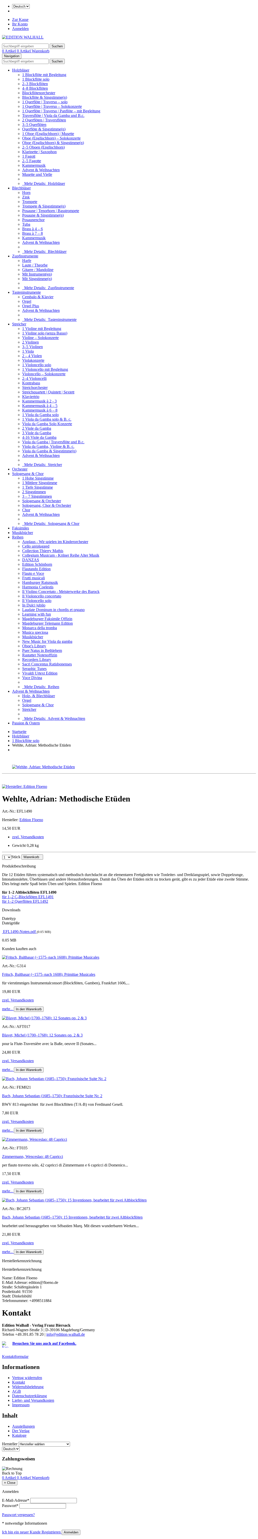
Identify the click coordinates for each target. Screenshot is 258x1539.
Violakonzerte (33, 360)
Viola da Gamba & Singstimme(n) (49, 451)
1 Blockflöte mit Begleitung (44, 75)
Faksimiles (20, 528)
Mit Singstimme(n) (37, 279)
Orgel (26, 301)
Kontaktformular (15, 1356)
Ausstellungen (23, 1426)
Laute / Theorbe (35, 265)
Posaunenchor (33, 220)
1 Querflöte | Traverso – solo (45, 102)
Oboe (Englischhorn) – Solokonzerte (51, 138)
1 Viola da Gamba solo (40, 415)
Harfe (26, 260)
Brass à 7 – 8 (32, 233)
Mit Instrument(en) (37, 274)
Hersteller (9, 1444)
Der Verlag (20, 1431)
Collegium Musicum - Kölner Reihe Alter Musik (60, 555)
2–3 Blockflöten (35, 84)
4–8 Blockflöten (35, 88)
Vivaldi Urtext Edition (39, 673)
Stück (15, 857)
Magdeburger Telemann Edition (47, 623)
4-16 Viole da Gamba (39, 437)
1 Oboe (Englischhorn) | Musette (48, 133)
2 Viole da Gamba (36, 428)
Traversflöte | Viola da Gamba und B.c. (53, 115)
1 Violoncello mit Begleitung (45, 369)
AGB (16, 1391)
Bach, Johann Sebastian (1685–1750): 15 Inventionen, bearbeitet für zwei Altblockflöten (72, 1217)
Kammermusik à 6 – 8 (39, 410)
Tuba (26, 224)
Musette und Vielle (37, 174)
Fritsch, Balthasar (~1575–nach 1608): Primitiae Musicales (48, 974)
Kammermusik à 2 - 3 (39, 401)
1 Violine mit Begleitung (41, 328)
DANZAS (30, 560)
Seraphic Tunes (34, 668)
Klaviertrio (30, 396)
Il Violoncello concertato (41, 596)
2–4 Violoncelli (34, 378)
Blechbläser (21, 188)
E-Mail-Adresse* (15, 1500)
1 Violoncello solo (36, 365)
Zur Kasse (20, 19)
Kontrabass (31, 383)
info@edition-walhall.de (65, 1334)
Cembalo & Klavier (37, 297)
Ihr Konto (20, 24)
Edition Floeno (31, 820)
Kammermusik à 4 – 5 (39, 406)
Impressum (20, 1405)
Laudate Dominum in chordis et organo (53, 610)
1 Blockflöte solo (35, 79)
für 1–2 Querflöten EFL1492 (25, 901)
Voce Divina (32, 678)
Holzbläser (20, 70)
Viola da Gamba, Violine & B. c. (48, 446)
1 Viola (28, 351)
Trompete (29, 201)
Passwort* (10, 1505)
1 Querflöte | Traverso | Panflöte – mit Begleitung (61, 111)
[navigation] (12, 1473)
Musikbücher (22, 532)
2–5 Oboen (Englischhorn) (43, 147)
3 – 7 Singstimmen (37, 496)
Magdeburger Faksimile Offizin (47, 619)
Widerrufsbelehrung (28, 1387)
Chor (26, 510)
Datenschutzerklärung (29, 1396)
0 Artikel (9, 51)
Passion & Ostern (26, 723)
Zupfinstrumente (25, 256)
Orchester (19, 469)
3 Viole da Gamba (36, 433)
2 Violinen (30, 342)
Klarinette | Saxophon (39, 152)
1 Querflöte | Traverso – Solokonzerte (52, 106)
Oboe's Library (34, 646)
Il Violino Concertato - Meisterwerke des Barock (61, 591)
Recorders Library (36, 659)
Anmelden (20, 28)
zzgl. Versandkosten (28, 837)
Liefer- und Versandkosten (33, 1400)
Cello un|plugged (35, 546)
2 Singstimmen (34, 492)
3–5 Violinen (32, 347)
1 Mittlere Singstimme (39, 483)
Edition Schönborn (37, 564)
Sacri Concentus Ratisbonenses (47, 664)
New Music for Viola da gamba (47, 641)
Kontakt (18, 1382)
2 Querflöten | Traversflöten (44, 120)
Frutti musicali (33, 578)
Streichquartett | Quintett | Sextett (48, 392)
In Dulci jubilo (33, 605)
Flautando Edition (36, 569)
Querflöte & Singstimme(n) (44, 129)
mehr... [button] (8, 1009)
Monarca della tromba (39, 628)
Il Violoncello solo (36, 600)
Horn (26, 192)
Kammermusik (34, 165)
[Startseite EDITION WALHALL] (23, 37)
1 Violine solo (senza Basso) (44, 333)
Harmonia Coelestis (37, 587)
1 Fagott (28, 156)
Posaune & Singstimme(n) (43, 215)
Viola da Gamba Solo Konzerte (47, 424)
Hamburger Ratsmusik (40, 582)
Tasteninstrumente (26, 292)
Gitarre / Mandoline (37, 269)
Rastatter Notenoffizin (39, 655)
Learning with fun (36, 614)
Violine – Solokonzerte (40, 338)
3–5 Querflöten (34, 124)
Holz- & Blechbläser (38, 696)
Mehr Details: (43, 183)
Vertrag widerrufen (27, 1378)
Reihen (17, 537)
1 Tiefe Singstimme (37, 487)
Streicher (19, 324)
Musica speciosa (35, 632)
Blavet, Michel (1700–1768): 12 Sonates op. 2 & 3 (42, 1035)
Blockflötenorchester (38, 93)
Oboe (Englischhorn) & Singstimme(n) (53, 143)
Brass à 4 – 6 (32, 229)
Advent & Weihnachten (41, 170)
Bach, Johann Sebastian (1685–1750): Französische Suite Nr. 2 (52, 1096)
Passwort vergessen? (18, 1515)
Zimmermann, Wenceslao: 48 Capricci (32, 1156)
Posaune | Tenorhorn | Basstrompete (50, 211)
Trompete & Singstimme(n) (44, 206)
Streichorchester (35, 387)
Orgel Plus (30, 306)
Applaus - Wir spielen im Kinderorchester (55, 542)
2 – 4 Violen (32, 356)
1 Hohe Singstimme (38, 478)
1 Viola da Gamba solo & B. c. (46, 419)
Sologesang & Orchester (41, 501)
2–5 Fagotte (31, 161)
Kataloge (19, 1435)
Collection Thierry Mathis (42, 551)
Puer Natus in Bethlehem (42, 650)
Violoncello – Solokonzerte (44, 374)
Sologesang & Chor (28, 474)
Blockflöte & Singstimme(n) (44, 97)
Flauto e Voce (33, 573)
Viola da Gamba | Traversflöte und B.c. (53, 442)
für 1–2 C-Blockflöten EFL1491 (28, 897)
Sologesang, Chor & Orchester (46, 505)
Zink (26, 197)
